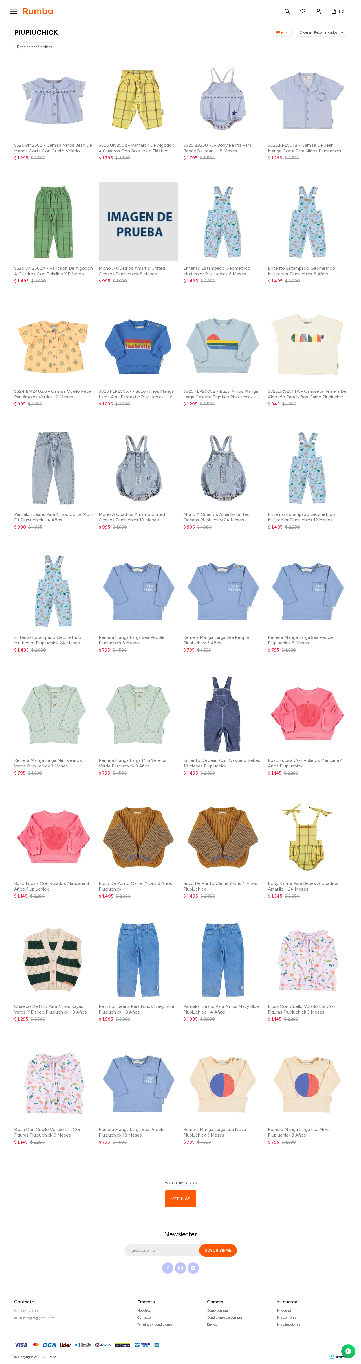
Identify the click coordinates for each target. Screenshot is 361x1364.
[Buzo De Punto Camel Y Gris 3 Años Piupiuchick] (138, 836)
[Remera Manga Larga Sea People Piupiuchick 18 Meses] (138, 1082)
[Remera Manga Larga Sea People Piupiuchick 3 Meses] (138, 590)
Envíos (212, 1324)
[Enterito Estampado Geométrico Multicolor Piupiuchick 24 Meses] (53, 590)
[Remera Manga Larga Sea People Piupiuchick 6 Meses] (307, 590)
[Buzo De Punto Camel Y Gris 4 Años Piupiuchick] (222, 836)
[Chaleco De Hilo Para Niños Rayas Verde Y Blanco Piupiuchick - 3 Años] (53, 959)
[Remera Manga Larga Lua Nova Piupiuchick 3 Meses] (222, 1082)
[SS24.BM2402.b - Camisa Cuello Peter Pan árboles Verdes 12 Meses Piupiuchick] (53, 344)
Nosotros (144, 1310)
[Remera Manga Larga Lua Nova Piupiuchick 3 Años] (307, 1082)
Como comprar (218, 1310)
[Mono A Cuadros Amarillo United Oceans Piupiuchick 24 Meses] (222, 467)
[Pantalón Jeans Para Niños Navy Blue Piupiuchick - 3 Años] (138, 959)
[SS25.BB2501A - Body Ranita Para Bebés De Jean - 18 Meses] (222, 98)
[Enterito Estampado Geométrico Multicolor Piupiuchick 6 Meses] (222, 221)
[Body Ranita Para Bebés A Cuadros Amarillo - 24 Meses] (307, 836)
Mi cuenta (284, 1310)
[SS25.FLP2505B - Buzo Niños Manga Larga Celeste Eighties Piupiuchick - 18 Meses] (222, 344)
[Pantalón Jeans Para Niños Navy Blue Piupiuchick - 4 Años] (222, 959)
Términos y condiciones (154, 1324)
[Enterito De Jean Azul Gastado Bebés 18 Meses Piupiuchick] (222, 713)
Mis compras (286, 1317)
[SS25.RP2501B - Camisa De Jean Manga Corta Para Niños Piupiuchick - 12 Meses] (307, 98)
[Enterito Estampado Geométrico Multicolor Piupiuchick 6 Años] (307, 221)
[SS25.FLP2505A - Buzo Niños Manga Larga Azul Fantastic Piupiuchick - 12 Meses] (138, 344)
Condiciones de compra (224, 1317)
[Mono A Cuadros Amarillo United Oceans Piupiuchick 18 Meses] (138, 467)
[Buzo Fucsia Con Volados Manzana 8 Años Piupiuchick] (53, 836)
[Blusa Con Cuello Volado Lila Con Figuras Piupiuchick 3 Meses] (307, 959)
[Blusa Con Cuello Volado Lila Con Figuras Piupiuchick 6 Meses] (53, 1082)
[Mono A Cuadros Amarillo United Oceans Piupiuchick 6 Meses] (138, 221)
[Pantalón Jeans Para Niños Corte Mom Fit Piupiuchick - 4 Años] (53, 467)
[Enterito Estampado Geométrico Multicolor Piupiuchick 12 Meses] (307, 467)
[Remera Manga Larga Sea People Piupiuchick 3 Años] (222, 590)
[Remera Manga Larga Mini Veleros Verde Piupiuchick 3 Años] (138, 713)
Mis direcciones (288, 1324)
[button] (287, 11)
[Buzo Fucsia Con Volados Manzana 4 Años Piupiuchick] (307, 713)
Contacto (144, 1317)
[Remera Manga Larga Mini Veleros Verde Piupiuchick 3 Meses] (53, 713)
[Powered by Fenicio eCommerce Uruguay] (338, 1357)
